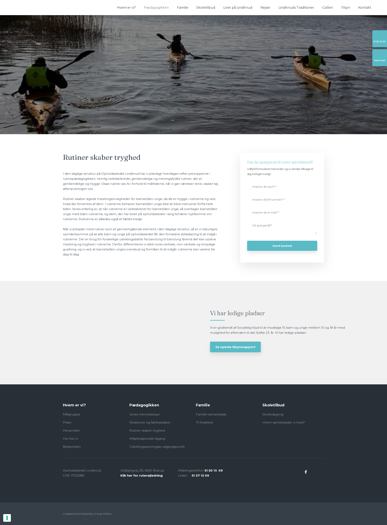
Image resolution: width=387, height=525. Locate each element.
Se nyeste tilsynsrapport (235, 347)
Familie (182, 7)
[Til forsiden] (29, 7)
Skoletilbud (205, 7)
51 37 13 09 (200, 475)
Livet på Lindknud (237, 7)
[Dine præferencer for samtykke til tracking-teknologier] (7, 518)
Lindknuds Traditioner (296, 7)
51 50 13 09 (214, 470)
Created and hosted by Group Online (87, 513)
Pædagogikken (156, 7)
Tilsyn (345, 7)
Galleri (327, 7)
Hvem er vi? (126, 7)
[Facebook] (306, 472)
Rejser (265, 7)
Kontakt (364, 7)
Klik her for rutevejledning (141, 475)
